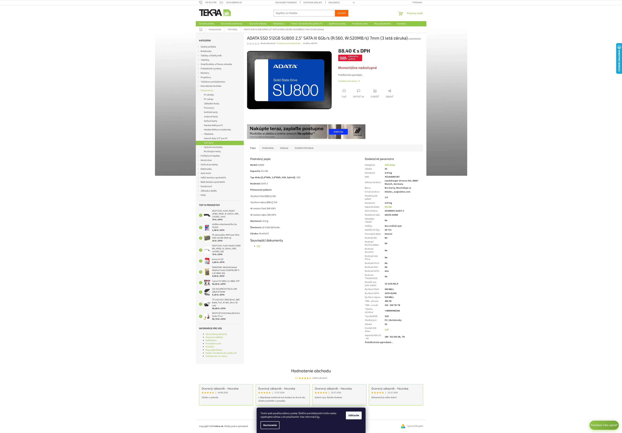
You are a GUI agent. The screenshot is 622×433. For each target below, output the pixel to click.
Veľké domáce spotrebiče (213, 177)
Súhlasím (353, 415)
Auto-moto (206, 173)
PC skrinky (209, 94)
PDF (259, 246)
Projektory (206, 77)
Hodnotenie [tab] (268, 148)
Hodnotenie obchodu (311, 370)
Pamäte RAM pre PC (213, 125)
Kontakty (210, 346)
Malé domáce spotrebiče (213, 182)
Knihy (203, 195)
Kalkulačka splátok (353, 58)
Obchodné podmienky (286, 2)
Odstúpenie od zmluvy (216, 356)
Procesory (209, 108)
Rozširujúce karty (212, 151)
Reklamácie (334, 2)
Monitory (205, 73)
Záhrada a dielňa (209, 190)
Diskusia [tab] (284, 148)
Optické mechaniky (213, 147)
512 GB (388, 207)
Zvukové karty (211, 116)
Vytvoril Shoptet (415, 426)
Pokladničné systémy (211, 68)
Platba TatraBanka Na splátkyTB (221, 353)
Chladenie (209, 134)
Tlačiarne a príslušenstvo (213, 81)
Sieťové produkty (209, 164)
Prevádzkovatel (213, 343)
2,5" (387, 329)
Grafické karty (211, 112)
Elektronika (206, 169)
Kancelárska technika (211, 86)
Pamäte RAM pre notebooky (217, 129)
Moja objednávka (214, 350)
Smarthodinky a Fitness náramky (216, 64)
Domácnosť (206, 186)
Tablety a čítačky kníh (211, 55)
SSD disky (209, 142)
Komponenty (207, 90)
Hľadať (342, 13)
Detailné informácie (347, 81)
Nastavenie (270, 425)
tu (318, 417)
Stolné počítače (208, 46)
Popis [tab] (253, 148)
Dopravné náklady (312, 2)
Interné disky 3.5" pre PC (216, 138)
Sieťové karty (210, 121)
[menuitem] (206, 23)
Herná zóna (206, 160)
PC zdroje (208, 99)
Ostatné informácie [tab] (304, 148)
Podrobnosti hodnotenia (288, 43)
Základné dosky (211, 103)
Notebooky (206, 51)
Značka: (310, 43)
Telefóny (205, 60)
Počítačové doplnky (210, 156)
